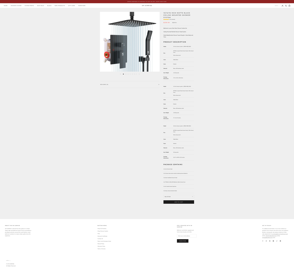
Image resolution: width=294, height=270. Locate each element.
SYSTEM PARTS (29, 5)
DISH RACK (40, 5)
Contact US (100, 238)
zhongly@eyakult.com (267, 237)
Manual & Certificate (102, 236)
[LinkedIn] (280, 241)
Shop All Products (102, 228)
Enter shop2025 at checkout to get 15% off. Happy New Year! (147, 1)
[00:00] (130, 42)
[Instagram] (266, 241)
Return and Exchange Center (104, 241)
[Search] (286, 5)
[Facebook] (262, 241)
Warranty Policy (101, 246)
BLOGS (49, 5)
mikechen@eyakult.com (271, 236)
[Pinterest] (269, 241)
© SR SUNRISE (10, 263)
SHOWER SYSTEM (16, 5)
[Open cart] (289, 6)
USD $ (276, 5)
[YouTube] (273, 241)
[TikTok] (276, 241)
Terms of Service (101, 249)
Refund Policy (101, 243)
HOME (6, 5)
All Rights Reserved (11, 266)
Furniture (82, 5)
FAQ (99, 233)
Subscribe (182, 240)
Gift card (71, 5)
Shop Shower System (103, 231)
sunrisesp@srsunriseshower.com (280, 234)
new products (60, 5)
